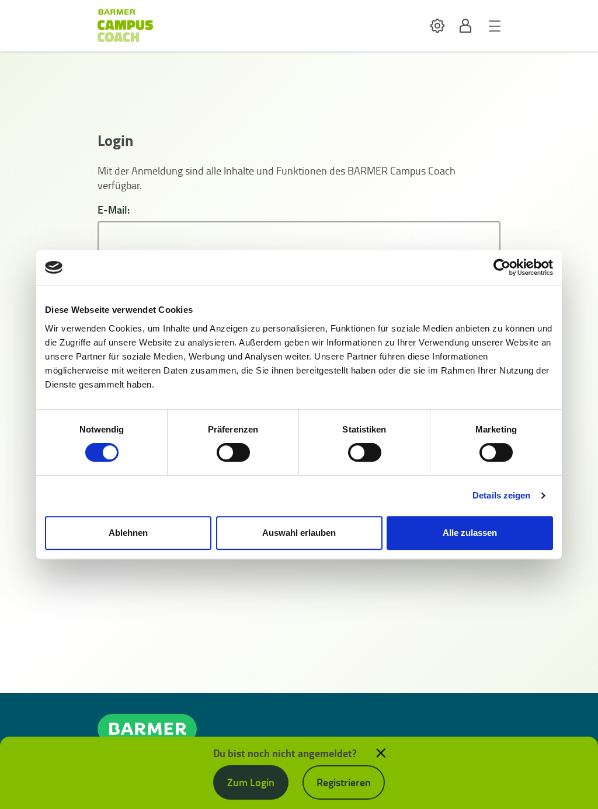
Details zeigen (501, 495)
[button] (437, 26)
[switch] (233, 452)
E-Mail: (114, 210)
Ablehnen (128, 533)
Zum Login (250, 782)
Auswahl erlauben (299, 533)
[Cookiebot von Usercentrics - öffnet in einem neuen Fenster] (502, 267)
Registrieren (344, 782)
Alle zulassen (470, 533)
